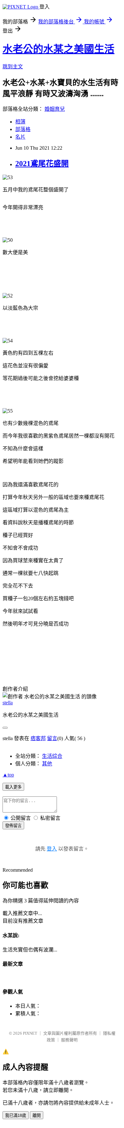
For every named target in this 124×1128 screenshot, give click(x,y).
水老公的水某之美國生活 (58, 49)
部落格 (23, 129)
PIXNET (30, 1033)
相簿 (20, 121)
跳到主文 (13, 66)
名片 (20, 137)
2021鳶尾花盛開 (42, 163)
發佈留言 (13, 825)
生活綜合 (52, 756)
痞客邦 (38, 738)
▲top (8, 774)
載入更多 (13, 787)
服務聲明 (69, 1040)
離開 (36, 1115)
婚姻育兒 (55, 109)
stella (8, 702)
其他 (47, 763)
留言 (52, 738)
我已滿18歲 (15, 1115)
